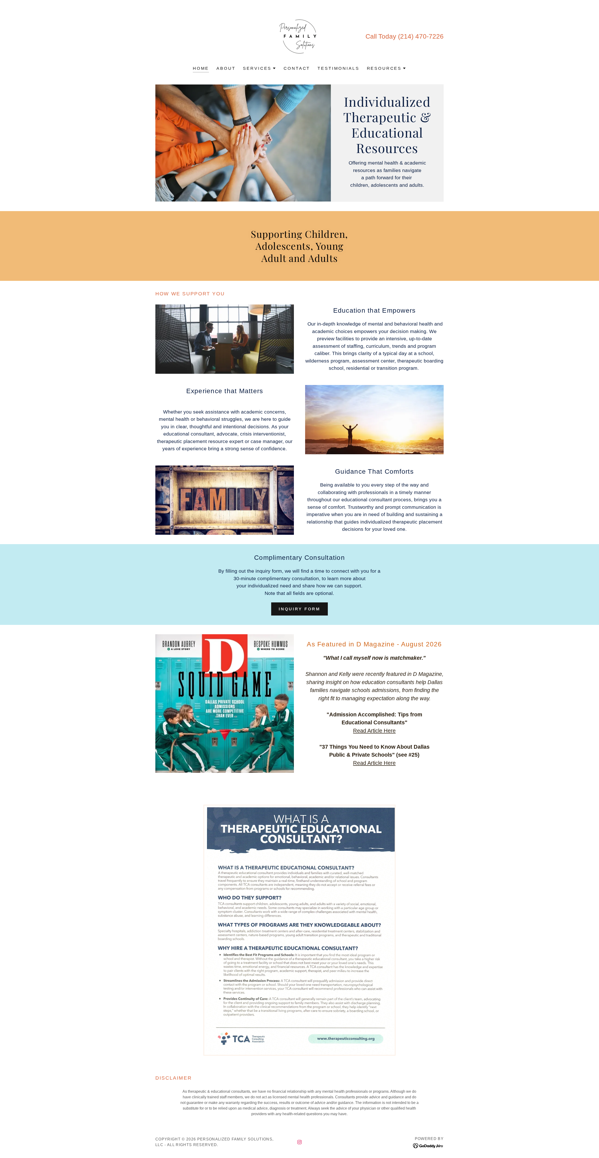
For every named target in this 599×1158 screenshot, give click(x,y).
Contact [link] (297, 68)
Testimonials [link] (338, 68)
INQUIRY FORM (299, 609)
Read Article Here (374, 731)
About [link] (225, 68)
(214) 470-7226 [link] (421, 36)
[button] (259, 68)
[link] (299, 36)
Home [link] (201, 68)
